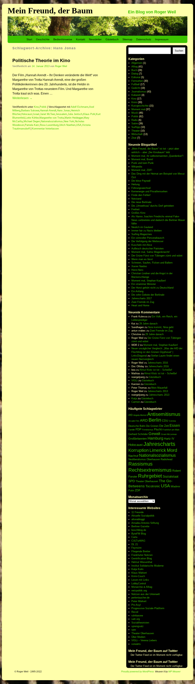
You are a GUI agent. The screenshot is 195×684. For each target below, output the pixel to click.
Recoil (134, 611)
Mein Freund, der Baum (50, 10)
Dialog (134, 73)
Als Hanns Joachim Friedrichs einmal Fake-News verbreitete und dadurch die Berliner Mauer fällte (158, 220)
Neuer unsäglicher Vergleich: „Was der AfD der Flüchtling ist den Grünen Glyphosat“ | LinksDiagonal (156, 352)
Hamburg (155, 438)
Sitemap (127, 39)
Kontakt (80, 39)
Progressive (138, 608)
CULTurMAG (138, 540)
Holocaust (26, 114)
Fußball (135, 84)
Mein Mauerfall (159, 387)
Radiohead (166, 459)
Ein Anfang (137, 291)
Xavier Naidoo (139, 266)
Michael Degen (32, 121)
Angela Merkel (139, 415)
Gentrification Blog (141, 558)
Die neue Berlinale (141, 202)
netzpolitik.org (139, 590)
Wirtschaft (137, 134)
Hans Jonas (63, 110)
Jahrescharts (159, 444)
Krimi (134, 102)
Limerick (157, 450)
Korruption (138, 450)
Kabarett (136, 95)
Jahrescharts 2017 (141, 298)
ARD (144, 420)
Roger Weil (61, 66)
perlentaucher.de (140, 597)
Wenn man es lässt (142, 259)
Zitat (133, 137)
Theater (135, 130)
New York (69, 121)
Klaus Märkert (139, 572)
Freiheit (135, 209)
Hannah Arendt (48, 110)
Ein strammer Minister (143, 284)
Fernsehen (137, 80)
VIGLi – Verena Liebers (144, 640)
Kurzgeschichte (140, 105)
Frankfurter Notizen (142, 555)
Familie (131, 430)
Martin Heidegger (74, 117)
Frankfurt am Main (170, 430)
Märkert (142, 601)
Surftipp (135, 127)
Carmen (135, 401)
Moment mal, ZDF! (141, 170)
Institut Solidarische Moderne (147, 565)
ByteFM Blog (138, 533)
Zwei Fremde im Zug (142, 302)
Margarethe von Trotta (51, 117)
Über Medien (138, 636)
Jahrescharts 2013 (158, 391)
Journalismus (138, 91)
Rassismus (140, 464)
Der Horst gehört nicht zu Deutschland (152, 287)
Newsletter (95, 39)
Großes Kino (138, 212)
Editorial (135, 77)
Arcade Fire (133, 421)
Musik (134, 112)
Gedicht (135, 88)
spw (133, 629)
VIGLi (134, 380)
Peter (134, 601)
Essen (174, 425)
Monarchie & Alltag (141, 586)
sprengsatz (137, 626)
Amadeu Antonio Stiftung (145, 522)
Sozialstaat (170, 476)
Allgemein (136, 62)
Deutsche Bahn (136, 425)
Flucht (158, 429)
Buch (134, 70)
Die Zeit (164, 425)
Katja (134, 398)
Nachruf (133, 455)
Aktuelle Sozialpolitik (142, 515)
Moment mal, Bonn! (142, 159)
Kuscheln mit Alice (141, 244)
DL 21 (134, 544)
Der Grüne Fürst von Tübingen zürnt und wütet (156, 255)
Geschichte (43, 39)
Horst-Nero (137, 269)
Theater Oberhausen (147, 481)
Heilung (135, 184)
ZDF (137, 490)
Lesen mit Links (140, 579)
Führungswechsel (141, 188)
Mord (172, 450)
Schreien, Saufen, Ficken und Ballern (152, 262)
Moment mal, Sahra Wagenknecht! (150, 252)
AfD (130, 415)
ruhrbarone (137, 615)
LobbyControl (138, 583)
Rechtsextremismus (150, 470)
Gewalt (154, 434)
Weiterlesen (22, 98)
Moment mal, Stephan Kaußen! (148, 280)
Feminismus (147, 430)
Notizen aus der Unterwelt (145, 594)
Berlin (155, 420)
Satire (134, 123)
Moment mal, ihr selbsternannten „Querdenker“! (157, 155)
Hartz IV (169, 438)
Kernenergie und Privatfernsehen (149, 191)
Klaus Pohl (89, 114)
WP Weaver (174, 671)
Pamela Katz (32, 125)
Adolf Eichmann (79, 106)
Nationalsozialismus (52, 121)
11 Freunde (137, 512)
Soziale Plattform (154, 608)
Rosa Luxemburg (49, 125)
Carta (134, 537)
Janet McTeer (47, 114)
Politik (43, 106)
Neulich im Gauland (142, 227)
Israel (36, 114)
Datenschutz (143, 39)
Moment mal (138, 109)
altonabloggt (138, 519)
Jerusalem (61, 114)
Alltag (134, 66)
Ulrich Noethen (67, 125)
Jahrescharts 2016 (158, 362)
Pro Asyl (136, 604)
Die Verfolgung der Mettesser (147, 241)
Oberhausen (153, 459)
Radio (134, 120)
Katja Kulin (137, 569)
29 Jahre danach (148, 323)
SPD (131, 481)
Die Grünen (152, 425)
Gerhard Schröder (138, 434)
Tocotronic (152, 486)
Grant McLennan (169, 434)
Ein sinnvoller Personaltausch (147, 237)
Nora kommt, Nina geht (160, 327)
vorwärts (136, 644)
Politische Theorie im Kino (41, 60)
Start (29, 39)
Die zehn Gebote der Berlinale (147, 294)
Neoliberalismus (137, 459)
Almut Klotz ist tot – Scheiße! (155, 369)
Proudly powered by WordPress (137, 671)
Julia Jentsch (75, 114)
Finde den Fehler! (141, 195)
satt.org (135, 619)
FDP (138, 429)
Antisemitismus (163, 414)
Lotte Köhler (32, 117)
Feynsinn (136, 547)
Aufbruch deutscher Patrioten (147, 248)
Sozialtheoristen (140, 622)
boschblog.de (138, 530)
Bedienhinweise (62, 39)
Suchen (179, 50)
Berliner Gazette (140, 526)
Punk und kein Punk (142, 163)
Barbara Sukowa (30, 110)
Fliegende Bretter (140, 551)
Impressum (162, 39)
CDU (165, 420)
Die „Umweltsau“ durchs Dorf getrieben (152, 205)
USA (78, 125)
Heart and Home (140, 305)
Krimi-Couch (138, 576)
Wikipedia (136, 166)
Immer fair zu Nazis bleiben (146, 230)
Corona (172, 421)
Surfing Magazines (141, 234)
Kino (36, 106)
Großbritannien (137, 438)
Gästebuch (112, 39)
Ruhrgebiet (150, 476)
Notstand (136, 198)
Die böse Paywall (140, 180)
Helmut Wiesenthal (141, 562)
